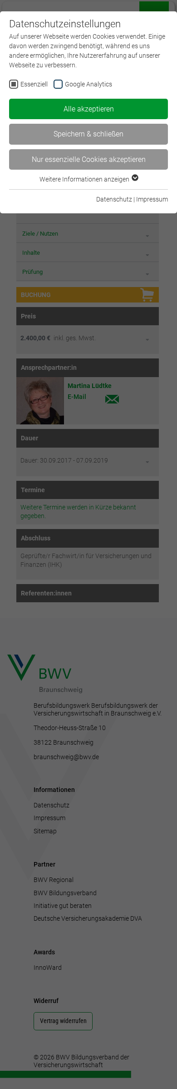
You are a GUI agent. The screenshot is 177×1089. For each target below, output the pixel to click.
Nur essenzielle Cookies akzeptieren (89, 159)
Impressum (152, 199)
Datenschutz (114, 199)
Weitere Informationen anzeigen (85, 179)
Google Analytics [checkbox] (88, 84)
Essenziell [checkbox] (34, 84)
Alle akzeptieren (89, 109)
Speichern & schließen (88, 134)
